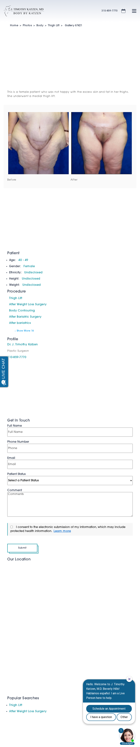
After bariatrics (20, 323)
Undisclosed (33, 272)
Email (11, 458)
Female (29, 266)
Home (14, 25)
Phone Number (18, 441)
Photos (27, 25)
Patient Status (16, 474)
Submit (22, 548)
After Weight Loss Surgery (28, 304)
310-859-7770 (110, 11)
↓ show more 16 (24, 331)
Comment (14, 490)
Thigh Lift (53, 25)
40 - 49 (23, 260)
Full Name (14, 425)
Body (39, 25)
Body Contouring (22, 310)
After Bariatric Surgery (25, 316)
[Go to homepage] (48, 11)
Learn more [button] (62, 531)
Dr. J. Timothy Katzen (22, 344)
